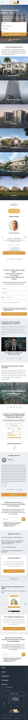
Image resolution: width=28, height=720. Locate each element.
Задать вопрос (14, 571)
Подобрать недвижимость (14, 34)
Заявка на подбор (14, 693)
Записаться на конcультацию (14, 313)
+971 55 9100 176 (15, 248)
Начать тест (14, 628)
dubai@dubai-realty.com (15, 250)
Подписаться (23, 519)
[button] (3, 297)
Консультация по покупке (14, 252)
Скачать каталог (14, 425)
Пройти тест (14, 211)
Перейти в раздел (14, 578)
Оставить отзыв (14, 494)
